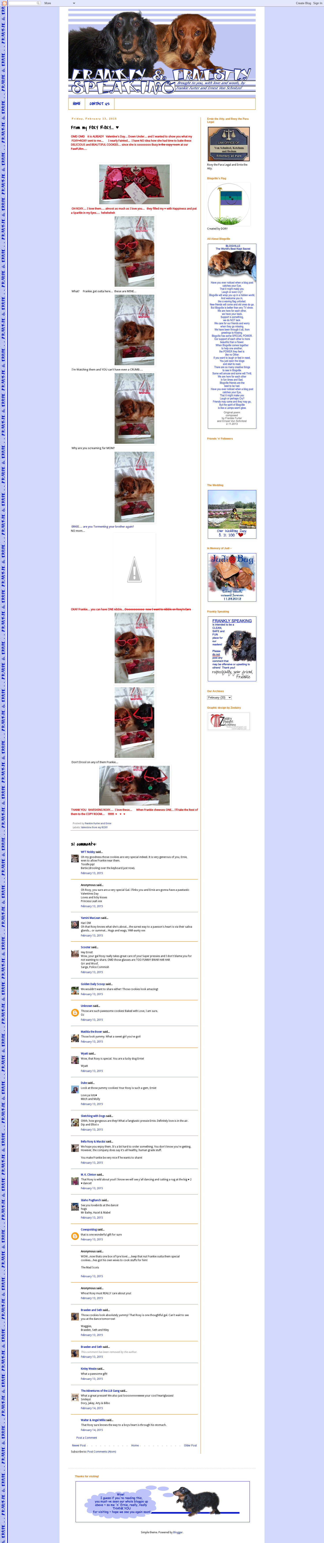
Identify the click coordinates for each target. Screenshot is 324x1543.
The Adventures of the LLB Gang (100, 1390)
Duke (84, 1082)
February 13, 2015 (92, 873)
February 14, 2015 (92, 1408)
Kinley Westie (89, 1368)
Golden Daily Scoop (93, 984)
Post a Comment (86, 1437)
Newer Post (79, 1445)
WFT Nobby (88, 852)
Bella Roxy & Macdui (93, 1141)
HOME (76, 104)
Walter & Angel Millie (93, 1420)
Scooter (86, 947)
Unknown (86, 1005)
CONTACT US (100, 104)
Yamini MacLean (91, 917)
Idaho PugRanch (91, 1200)
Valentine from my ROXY (94, 827)
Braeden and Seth (91, 1310)
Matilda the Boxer (91, 1031)
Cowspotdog (89, 1229)
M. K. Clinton (88, 1174)
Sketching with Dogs (93, 1116)
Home (135, 1445)
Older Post (190, 1445)
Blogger (178, 1532)
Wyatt (84, 1053)
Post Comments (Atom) (102, 1451)
